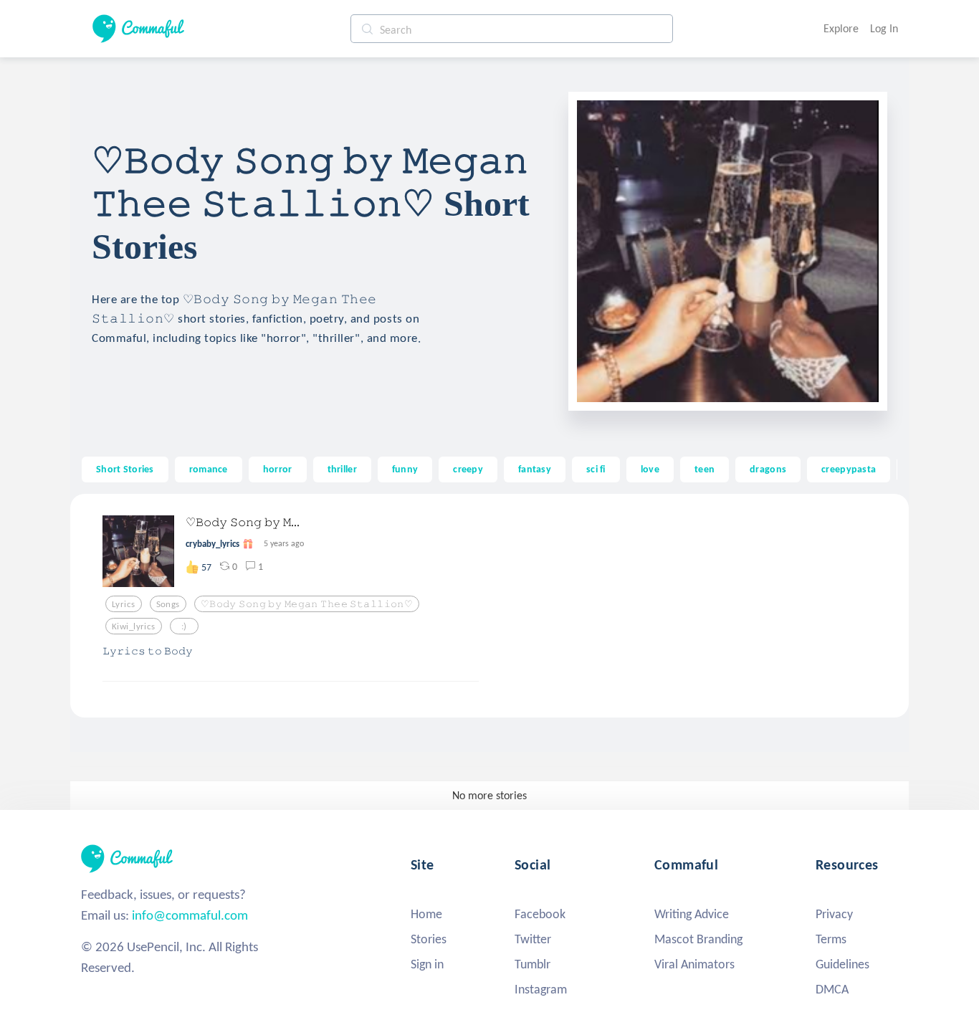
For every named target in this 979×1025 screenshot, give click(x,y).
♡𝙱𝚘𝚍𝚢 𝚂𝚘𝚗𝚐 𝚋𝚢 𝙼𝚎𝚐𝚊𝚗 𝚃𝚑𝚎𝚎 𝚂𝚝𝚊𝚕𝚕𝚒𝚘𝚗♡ (307, 604)
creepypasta (848, 468)
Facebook (540, 914)
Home (426, 914)
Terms (831, 939)
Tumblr (532, 964)
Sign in (427, 964)
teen (704, 468)
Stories (428, 939)
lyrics (123, 604)
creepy (468, 468)
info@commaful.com (190, 915)
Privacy (834, 914)
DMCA (832, 989)
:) (184, 626)
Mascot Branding (698, 939)
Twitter (533, 939)
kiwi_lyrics (134, 626)
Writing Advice (691, 914)
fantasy (534, 468)
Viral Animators (694, 964)
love (650, 468)
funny (405, 468)
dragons (768, 468)
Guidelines (842, 964)
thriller (342, 468)
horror (277, 468)
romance (208, 468)
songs (168, 604)
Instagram (541, 989)
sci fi (596, 468)
